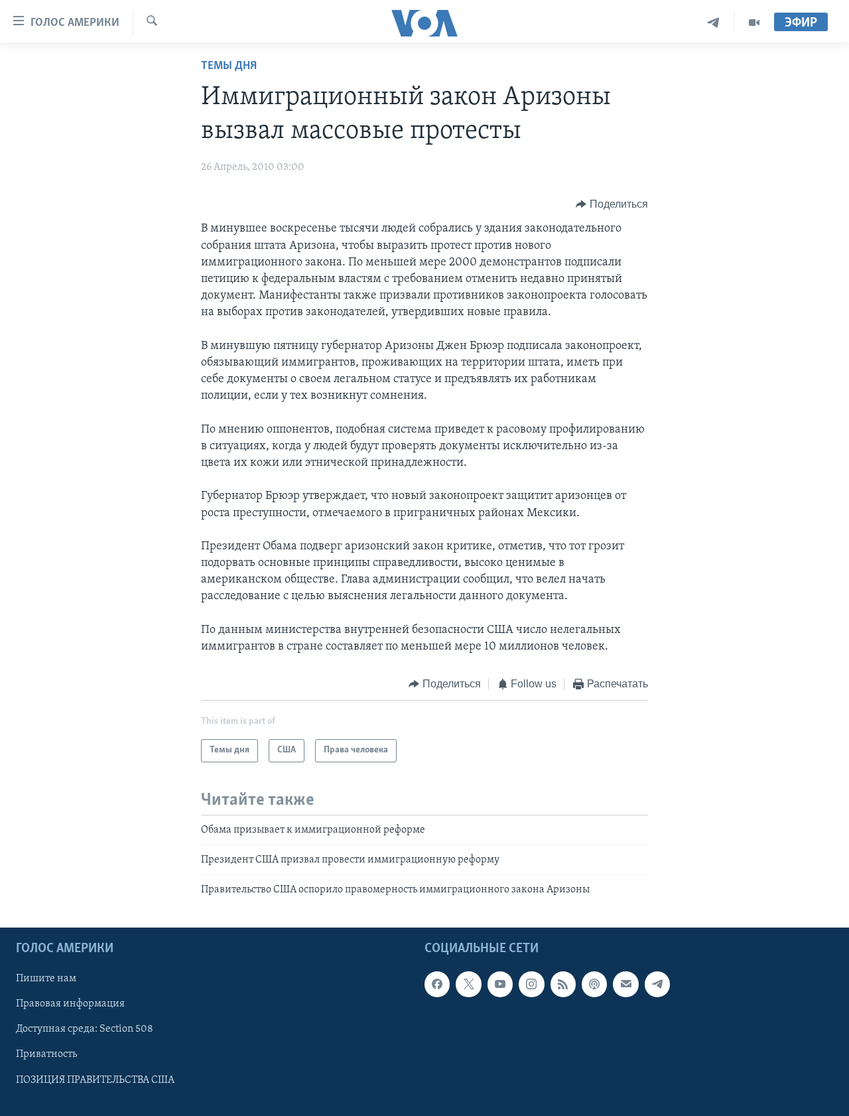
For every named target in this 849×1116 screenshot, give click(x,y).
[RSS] (563, 984)
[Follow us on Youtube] (500, 984)
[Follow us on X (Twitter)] (468, 984)
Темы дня (229, 66)
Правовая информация (70, 1004)
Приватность (46, 1054)
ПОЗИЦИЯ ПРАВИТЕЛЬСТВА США (95, 1079)
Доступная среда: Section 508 (84, 1029)
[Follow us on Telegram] (657, 984)
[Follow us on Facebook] (437, 984)
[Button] (612, 204)
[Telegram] (713, 23)
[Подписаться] (625, 984)
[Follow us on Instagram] (531, 984)
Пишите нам (46, 978)
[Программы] (754, 23)
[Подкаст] (594, 984)
